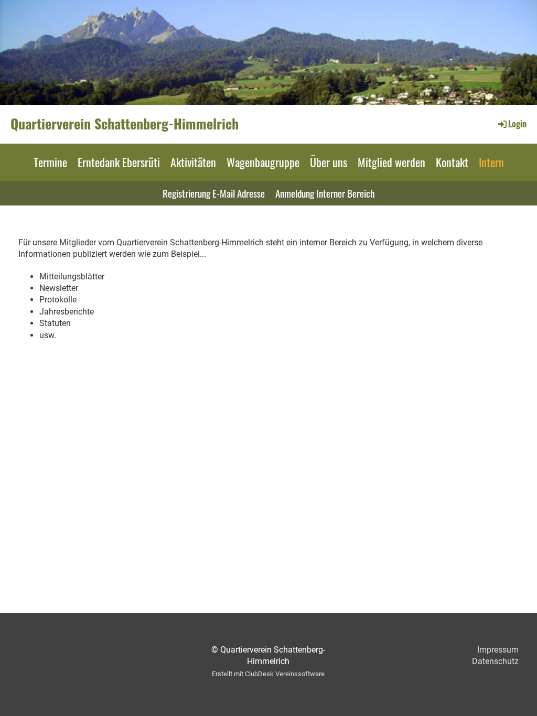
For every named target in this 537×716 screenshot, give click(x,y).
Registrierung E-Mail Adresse (214, 193)
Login (517, 123)
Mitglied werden (391, 162)
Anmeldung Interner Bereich (324, 193)
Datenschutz (495, 661)
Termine (50, 162)
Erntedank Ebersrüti (119, 162)
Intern (491, 162)
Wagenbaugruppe (263, 162)
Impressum (498, 650)
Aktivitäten (193, 162)
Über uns (328, 162)
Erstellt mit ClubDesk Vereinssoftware (268, 674)
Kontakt (452, 162)
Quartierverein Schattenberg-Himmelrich (124, 123)
